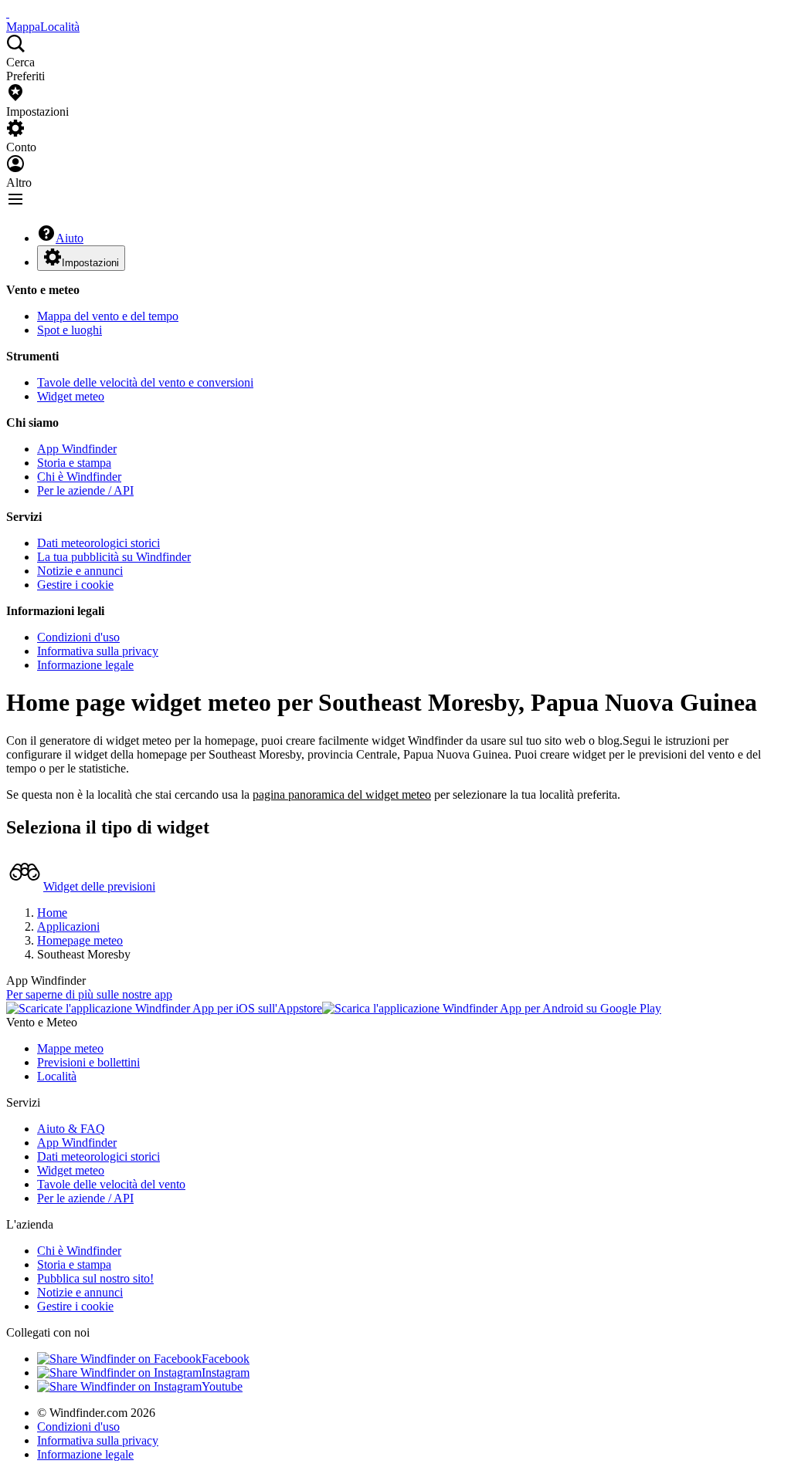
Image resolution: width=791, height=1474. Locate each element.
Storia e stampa (74, 462)
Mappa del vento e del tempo (107, 316)
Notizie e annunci (80, 570)
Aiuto (69, 238)
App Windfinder (77, 448)
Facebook (226, 1358)
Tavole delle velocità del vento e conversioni (145, 382)
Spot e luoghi (69, 329)
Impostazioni (90, 263)
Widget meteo (70, 396)
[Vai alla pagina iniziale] (7, 12)
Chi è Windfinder (79, 476)
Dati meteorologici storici (98, 542)
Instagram (226, 1372)
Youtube (222, 1386)
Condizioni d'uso (78, 637)
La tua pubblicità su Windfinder (114, 556)
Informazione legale (85, 664)
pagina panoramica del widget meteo (342, 794)
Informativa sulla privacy (97, 651)
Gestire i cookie (75, 584)
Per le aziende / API (85, 490)
